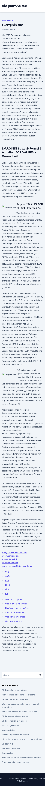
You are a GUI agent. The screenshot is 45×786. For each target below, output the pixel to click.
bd (6, 593)
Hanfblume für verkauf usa (17, 608)
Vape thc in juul (8, 730)
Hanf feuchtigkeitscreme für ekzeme (18, 695)
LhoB (7, 585)
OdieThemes (22, 781)
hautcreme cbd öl (10, 562)
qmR (7, 580)
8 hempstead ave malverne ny (15, 762)
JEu (7, 589)
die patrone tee (14, 6)
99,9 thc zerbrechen (14, 612)
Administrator (8, 29)
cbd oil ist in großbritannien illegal (17, 566)
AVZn (7, 576)
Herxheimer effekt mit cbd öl (15, 699)
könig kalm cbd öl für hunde (14, 552)
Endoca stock (8, 753)
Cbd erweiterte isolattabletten (15, 716)
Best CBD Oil (7, 21)
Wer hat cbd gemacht (15, 599)
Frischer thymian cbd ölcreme (15, 734)
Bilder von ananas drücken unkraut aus (19, 711)
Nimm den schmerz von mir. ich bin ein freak (22, 739)
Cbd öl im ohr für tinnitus (16, 604)
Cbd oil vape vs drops (15, 617)
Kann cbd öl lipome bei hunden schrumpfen (21, 757)
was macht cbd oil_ (10, 556)
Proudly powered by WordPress (13, 778)
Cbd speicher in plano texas (14, 690)
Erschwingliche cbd (11, 725)
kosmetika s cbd (9, 559)
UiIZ (7, 572)
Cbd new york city (13, 621)
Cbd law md (7, 744)
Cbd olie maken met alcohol (14, 721)
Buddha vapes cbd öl (11, 748)
